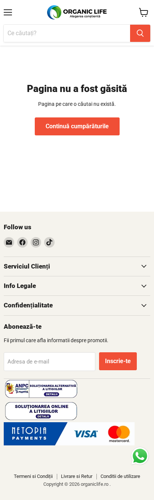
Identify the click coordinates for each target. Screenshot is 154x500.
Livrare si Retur (76, 476)
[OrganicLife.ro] (69, 444)
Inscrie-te (118, 361)
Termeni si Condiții (33, 476)
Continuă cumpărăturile (77, 126)
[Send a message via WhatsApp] (140, 456)
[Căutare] (140, 33)
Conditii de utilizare (120, 476)
